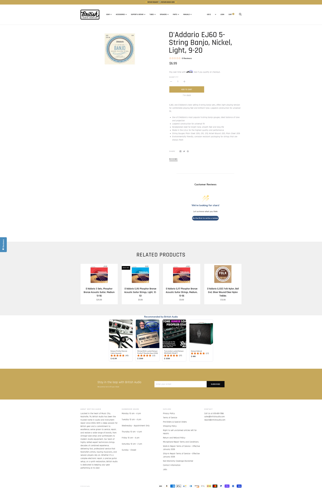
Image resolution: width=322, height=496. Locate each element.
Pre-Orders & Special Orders (175, 422)
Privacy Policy (169, 413)
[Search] (240, 14)
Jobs (165, 469)
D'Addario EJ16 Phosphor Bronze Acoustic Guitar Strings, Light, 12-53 (140, 292)
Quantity (173, 77)
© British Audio (85, 486)
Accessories (120, 14)
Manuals (186, 14)
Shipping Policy (170, 426)
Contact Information (171, 465)
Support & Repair (137, 14)
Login (222, 14)
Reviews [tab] (173, 159)
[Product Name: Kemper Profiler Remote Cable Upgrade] (121, 341)
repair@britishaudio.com (214, 420)
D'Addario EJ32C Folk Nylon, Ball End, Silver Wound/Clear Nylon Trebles (223, 292)
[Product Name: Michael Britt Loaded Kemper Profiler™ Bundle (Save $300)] (147, 341)
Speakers (163, 14)
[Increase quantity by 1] (184, 81)
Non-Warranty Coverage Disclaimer (178, 461)
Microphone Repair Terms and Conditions (181, 442)
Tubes (152, 14)
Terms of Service (170, 417)
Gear (108, 14)
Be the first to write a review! (205, 218)
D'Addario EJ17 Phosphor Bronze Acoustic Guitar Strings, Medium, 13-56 (181, 292)
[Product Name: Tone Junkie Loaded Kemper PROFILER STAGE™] (174, 341)
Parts (175, 14)
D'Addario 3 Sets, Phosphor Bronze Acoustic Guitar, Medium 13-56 (99, 292)
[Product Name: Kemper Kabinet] (201, 341)
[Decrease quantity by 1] (171, 81)
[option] (119, 49)
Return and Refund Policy (174, 437)
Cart (231, 14)
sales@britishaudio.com (214, 416)
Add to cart (186, 89)
